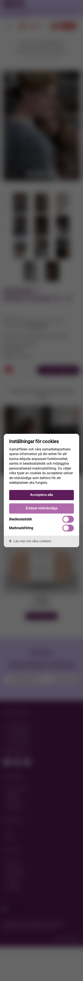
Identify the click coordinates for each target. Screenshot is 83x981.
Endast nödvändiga (41, 508)
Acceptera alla (41, 495)
